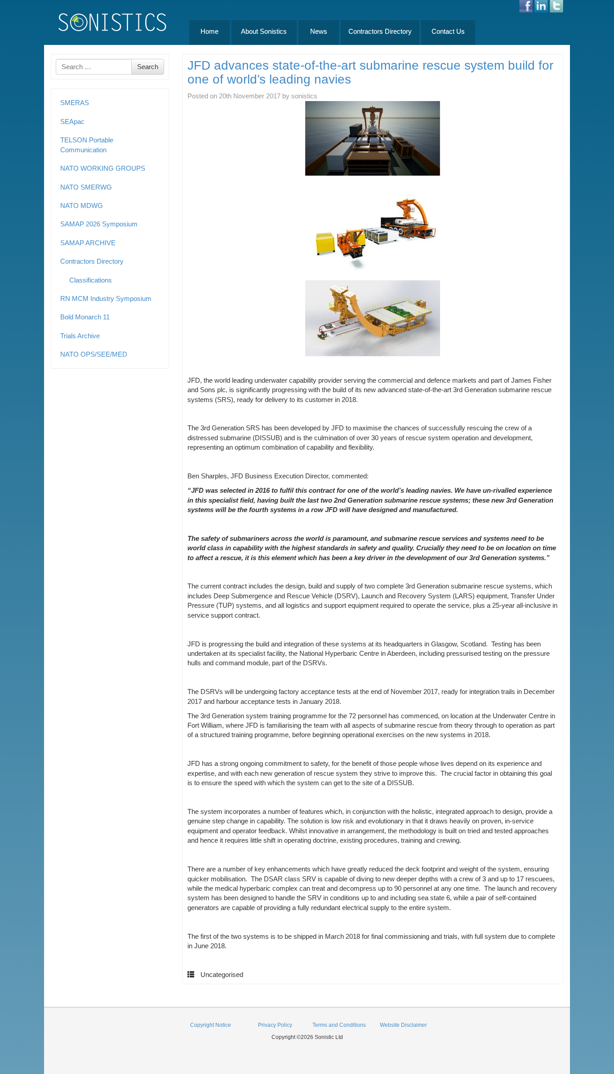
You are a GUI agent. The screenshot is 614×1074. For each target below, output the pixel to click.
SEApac (72, 121)
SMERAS (74, 102)
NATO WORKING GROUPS (102, 168)
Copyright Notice (210, 1025)
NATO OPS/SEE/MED (93, 354)
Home (209, 31)
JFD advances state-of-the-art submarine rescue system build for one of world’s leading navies (370, 72)
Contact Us (448, 31)
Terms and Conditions (339, 1025)
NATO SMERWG (86, 187)
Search (147, 67)
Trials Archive (80, 336)
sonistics (304, 96)
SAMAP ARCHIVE (88, 243)
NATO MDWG (81, 205)
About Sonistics (264, 31)
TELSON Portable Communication (86, 144)
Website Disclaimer (403, 1025)
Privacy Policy (275, 1025)
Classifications (90, 280)
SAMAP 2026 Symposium (99, 224)
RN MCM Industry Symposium (105, 298)
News (318, 31)
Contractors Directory (380, 31)
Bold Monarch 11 (85, 317)
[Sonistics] (113, 22)
